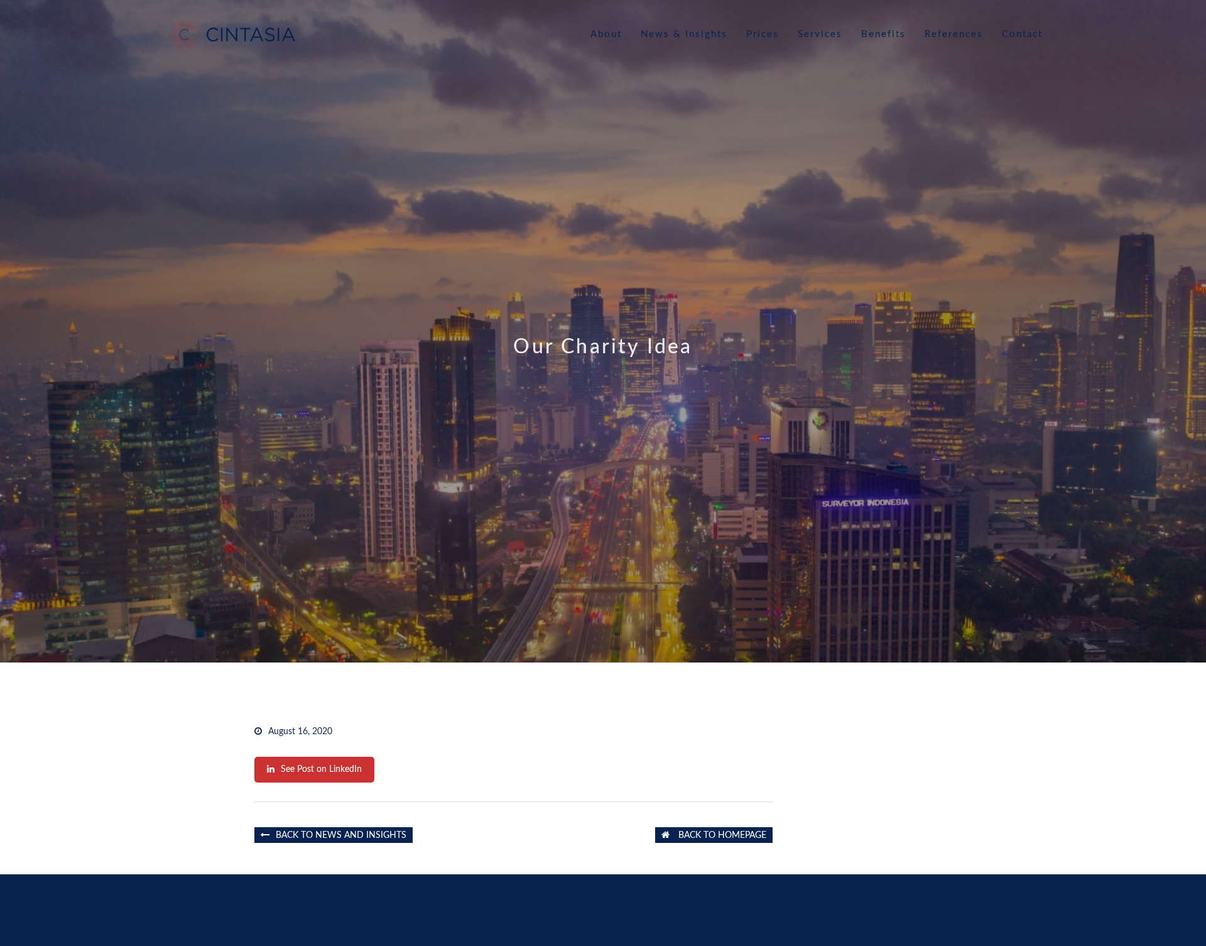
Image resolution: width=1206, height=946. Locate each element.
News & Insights (684, 34)
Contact (1022, 34)
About (606, 34)
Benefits (883, 34)
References (954, 34)
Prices (762, 34)
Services (820, 34)
